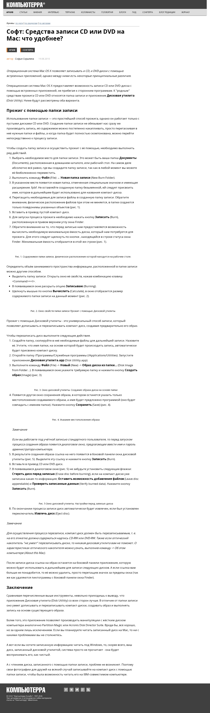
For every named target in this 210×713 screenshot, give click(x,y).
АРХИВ (9, 12)
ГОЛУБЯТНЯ (107, 12)
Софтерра (28, 50)
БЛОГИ (122, 12)
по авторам (44, 23)
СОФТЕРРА (147, 12)
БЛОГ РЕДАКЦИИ (167, 12)
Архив (12, 50)
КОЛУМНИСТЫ (88, 12)
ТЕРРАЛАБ (70, 12)
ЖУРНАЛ (185, 12)
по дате (19, 23)
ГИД (134, 12)
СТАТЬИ (23, 12)
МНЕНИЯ (37, 12)
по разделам (31, 23)
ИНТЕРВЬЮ (53, 12)
